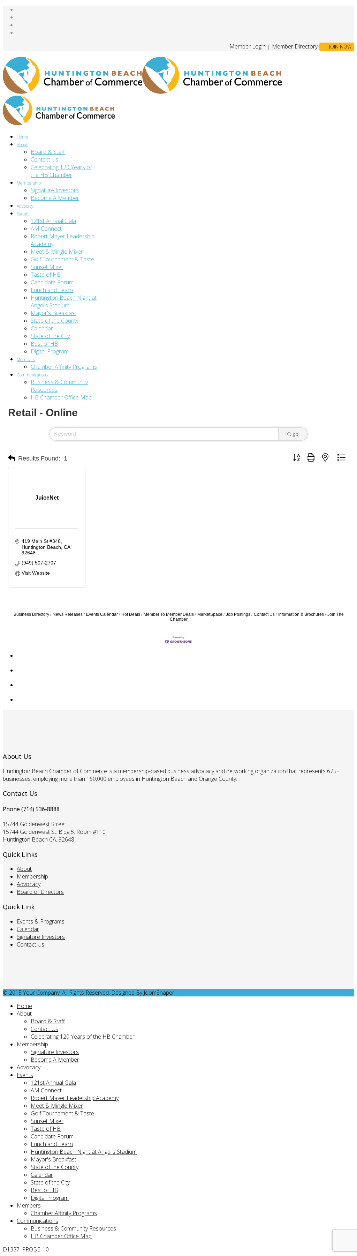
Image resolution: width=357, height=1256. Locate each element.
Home (22, 137)
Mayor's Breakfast (53, 313)
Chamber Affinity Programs (64, 367)
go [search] (295, 434)
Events (23, 214)
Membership (29, 183)
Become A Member (55, 198)
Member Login (247, 46)
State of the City (50, 336)
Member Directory (294, 46)
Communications (32, 375)
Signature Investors (55, 190)
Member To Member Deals (169, 614)
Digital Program (50, 351)
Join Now (339, 46)
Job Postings (238, 614)
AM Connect (46, 228)
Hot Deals (130, 614)
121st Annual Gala (53, 221)
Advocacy (25, 206)
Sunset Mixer (47, 267)
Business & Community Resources (73, 1228)
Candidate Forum (52, 282)
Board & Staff (48, 152)
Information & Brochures (301, 614)
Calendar (42, 328)
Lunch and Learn (52, 290)
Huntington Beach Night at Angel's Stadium (64, 301)
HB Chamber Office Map (61, 397)
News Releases (68, 614)
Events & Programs (40, 921)
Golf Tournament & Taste (62, 259)
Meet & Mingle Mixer (57, 251)
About (22, 145)
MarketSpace (209, 614)
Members (26, 359)
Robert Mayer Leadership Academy (75, 1098)
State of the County (54, 320)
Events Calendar (102, 614)
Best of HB (44, 343)
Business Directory (31, 614)
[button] (11, 458)
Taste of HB (46, 274)
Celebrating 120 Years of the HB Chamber (61, 171)
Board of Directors (40, 892)
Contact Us (44, 159)
